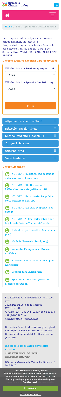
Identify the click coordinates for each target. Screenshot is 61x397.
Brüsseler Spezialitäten (21, 128)
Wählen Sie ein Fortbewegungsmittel (29, 68)
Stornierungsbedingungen (21, 352)
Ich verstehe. (30, 388)
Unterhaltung (14, 151)
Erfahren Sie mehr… (30, 394)
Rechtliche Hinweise (18, 356)
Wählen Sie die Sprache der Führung (29, 82)
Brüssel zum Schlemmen (27, 271)
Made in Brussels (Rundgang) (30, 241)
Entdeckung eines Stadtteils (24, 136)
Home (8, 26)
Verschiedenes (15, 158)
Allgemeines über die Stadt (23, 121)
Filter (30, 105)
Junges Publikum (17, 143)
